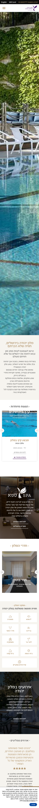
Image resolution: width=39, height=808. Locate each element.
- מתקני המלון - (19, 605)
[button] (4, 8)
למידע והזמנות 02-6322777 (28, 2)
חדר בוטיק (19, 580)
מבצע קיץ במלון (19, 440)
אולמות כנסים (17, 378)
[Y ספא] (28, 616)
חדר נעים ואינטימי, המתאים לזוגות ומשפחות (19, 585)
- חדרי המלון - (19, 545)
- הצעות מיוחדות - (19, 406)
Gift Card (12, 2)
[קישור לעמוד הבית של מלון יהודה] (31, 8)
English (4, 2)
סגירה (33, 804)
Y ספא (28, 619)
